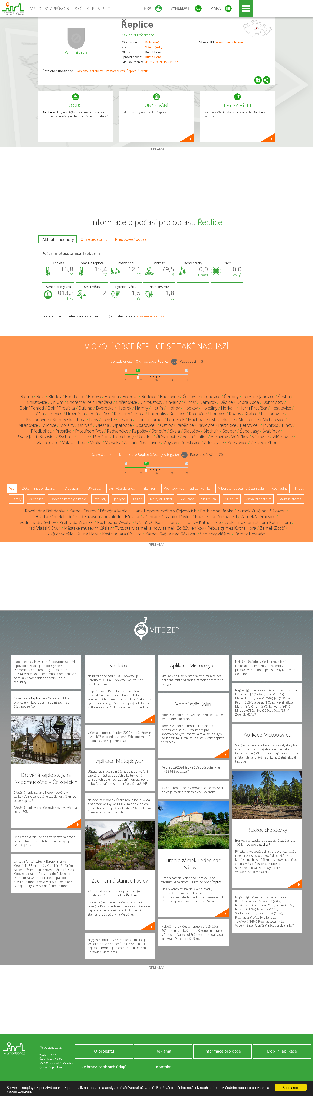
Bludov (54, 396)
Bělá (40, 396)
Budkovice (169, 396)
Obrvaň (85, 425)
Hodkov (191, 408)
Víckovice (260, 437)
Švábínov (271, 431)
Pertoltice (227, 425)
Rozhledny (279, 488)
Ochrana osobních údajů (104, 1066)
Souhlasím (290, 1087)
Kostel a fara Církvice (122, 534)
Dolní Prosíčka (61, 408)
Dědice (226, 402)
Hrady (299, 488)
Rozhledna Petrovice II (216, 516)
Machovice (198, 419)
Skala (175, 431)
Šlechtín (143, 71)
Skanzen (149, 488)
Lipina (141, 419)
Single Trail (209, 499)
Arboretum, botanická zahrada (241, 488)
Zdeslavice (190, 442)
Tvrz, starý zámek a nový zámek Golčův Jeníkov (159, 528)
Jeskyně (119, 499)
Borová (94, 396)
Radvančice (117, 431)
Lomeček (175, 419)
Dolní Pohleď (32, 408)
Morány (67, 425)
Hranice (55, 414)
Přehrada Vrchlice (76, 522)
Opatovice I (145, 425)
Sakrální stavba (290, 499)
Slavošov (192, 431)
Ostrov (166, 425)
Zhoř (272, 442)
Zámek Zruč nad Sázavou (261, 511)
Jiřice (106, 414)
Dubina (85, 408)
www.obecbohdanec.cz (232, 42)
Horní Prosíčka (253, 408)
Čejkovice (191, 396)
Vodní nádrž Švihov (38, 522)
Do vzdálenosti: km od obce (139, 361)
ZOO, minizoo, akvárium (40, 488)
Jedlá (93, 414)
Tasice (83, 437)
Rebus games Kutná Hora (231, 528)
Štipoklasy (249, 431)
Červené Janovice (258, 396)
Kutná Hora (153, 57)
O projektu (104, 1051)
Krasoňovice (272, 414)
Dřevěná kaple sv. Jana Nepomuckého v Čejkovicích (148, 511)
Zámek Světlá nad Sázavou (171, 534)
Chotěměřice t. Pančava (89, 402)
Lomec (157, 419)
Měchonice (248, 419)
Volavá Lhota (74, 442)
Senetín (159, 431)
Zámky (16, 499)
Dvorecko (81, 71)
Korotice (177, 414)
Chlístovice (37, 402)
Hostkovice (281, 408)
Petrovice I (250, 425)
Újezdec (144, 437)
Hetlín (157, 408)
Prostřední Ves (115, 71)
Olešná (102, 425)
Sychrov (66, 437)
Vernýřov (219, 437)
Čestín (284, 396)
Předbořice (41, 431)
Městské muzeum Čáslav (88, 528)
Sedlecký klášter (215, 534)
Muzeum (231, 499)
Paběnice (185, 425)
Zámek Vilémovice (258, 516)
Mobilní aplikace (282, 1051)
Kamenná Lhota (129, 414)
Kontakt (163, 1066)
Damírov (208, 402)
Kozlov (235, 414)
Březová (130, 396)
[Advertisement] (156, 183)
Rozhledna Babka (216, 511)
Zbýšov (170, 442)
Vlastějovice (48, 442)
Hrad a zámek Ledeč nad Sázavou (67, 516)
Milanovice (28, 425)
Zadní (129, 442)
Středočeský (153, 47)
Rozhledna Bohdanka (45, 511)
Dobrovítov (273, 402)
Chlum (57, 402)
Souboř (229, 431)
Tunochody (123, 437)
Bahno (26, 396)
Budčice (148, 396)
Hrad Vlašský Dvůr (43, 528)
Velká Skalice (195, 437)
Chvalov (173, 402)
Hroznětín (75, 414)
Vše (11, 488)
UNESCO (94, 488)
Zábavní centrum (258, 499)
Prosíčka (63, 431)
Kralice (251, 414)
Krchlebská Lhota (69, 419)
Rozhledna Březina (121, 516)
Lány (93, 419)
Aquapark (72, 488)
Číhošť (190, 402)
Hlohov (173, 408)
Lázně (137, 499)
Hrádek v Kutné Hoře (201, 522)
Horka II (228, 408)
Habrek (124, 408)
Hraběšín (35, 414)
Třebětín (100, 437)
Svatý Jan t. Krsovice (36, 437)
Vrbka (96, 442)
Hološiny (209, 408)
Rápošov (140, 431)
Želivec (257, 442)
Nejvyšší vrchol (161, 499)
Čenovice (212, 396)
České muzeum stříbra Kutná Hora (257, 522)
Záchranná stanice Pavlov (167, 516)
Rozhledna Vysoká (114, 522)
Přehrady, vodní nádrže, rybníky (187, 488)
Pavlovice (206, 425)
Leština (125, 419)
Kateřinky (157, 414)
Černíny (231, 396)
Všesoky (112, 442)
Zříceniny (36, 499)
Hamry (141, 408)
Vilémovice (283, 437)
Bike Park (186, 499)
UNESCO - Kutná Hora (156, 522)
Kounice (217, 414)
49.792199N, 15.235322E (162, 62)
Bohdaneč (152, 42)
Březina (112, 396)
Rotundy (100, 499)
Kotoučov (96, 71)
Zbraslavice (149, 442)
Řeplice (137, 24)
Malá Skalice (223, 419)
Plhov (287, 425)
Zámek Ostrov (82, 511)
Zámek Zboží (272, 528)
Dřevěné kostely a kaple (68, 499)
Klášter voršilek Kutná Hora (73, 534)
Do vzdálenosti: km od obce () (134, 454)
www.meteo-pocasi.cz (152, 316)
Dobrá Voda (247, 402)
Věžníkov (239, 437)
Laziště (108, 419)
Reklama (163, 1051)
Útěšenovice (167, 437)
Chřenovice (126, 402)
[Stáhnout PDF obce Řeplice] (258, 80)
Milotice (49, 425)
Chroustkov (151, 402)
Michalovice (273, 419)
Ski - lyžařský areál (122, 488)
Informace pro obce (222, 1051)
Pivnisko (270, 425)
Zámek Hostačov (250, 534)
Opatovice (122, 425)
